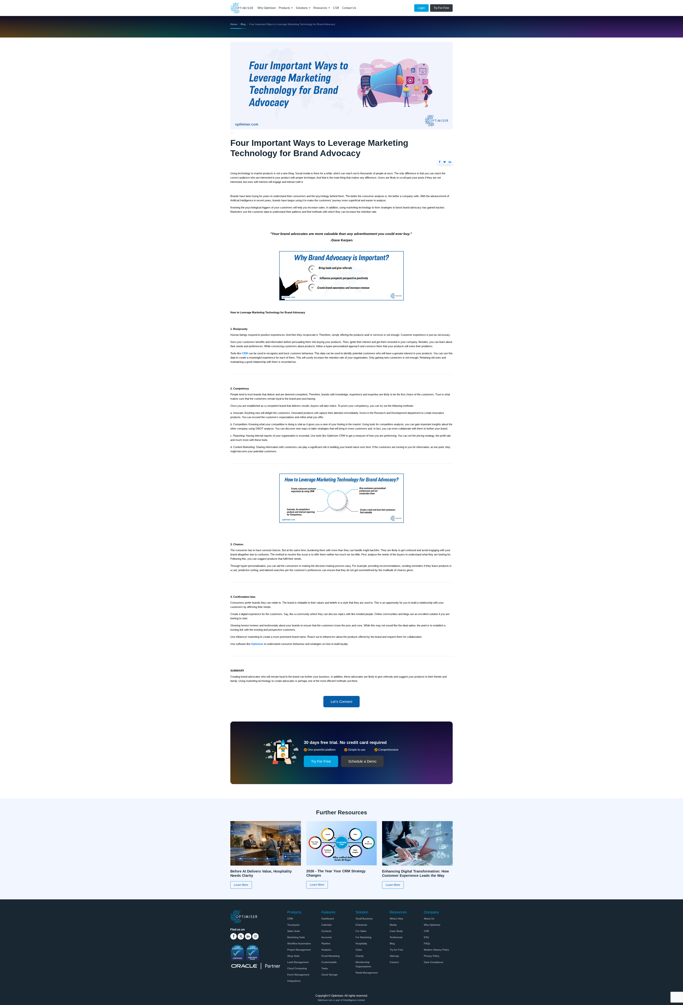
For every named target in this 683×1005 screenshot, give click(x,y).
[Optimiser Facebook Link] (233, 936)
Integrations (294, 980)
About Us (429, 918)
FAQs (427, 943)
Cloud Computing (297, 968)
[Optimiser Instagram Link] (255, 936)
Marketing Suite (296, 937)
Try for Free (396, 949)
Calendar (326, 924)
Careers (394, 962)
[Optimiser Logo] (243, 916)
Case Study (396, 931)
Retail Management (367, 972)
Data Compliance (433, 962)
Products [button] (285, 7)
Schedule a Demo (362, 761)
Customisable (329, 962)
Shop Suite (293, 955)
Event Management (298, 974)
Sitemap (394, 955)
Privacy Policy (431, 955)
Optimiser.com (325, 1000)
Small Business (364, 918)
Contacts (326, 931)
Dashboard (327, 918)
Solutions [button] (302, 7)
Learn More (241, 884)
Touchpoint (293, 924)
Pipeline (325, 943)
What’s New (396, 918)
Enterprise (361, 924)
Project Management (299, 949)
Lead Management (298, 962)
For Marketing (363, 937)
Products (294, 912)
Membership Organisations (363, 964)
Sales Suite (293, 931)
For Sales (361, 931)
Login (421, 7)
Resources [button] (320, 7)
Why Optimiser (266, 7)
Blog (243, 24)
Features (328, 912)
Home (233, 24)
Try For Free (441, 7)
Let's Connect (341, 702)
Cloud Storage (329, 974)
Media (393, 924)
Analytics (326, 949)
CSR (336, 7)
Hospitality (361, 943)
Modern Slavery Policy (436, 949)
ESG (426, 937)
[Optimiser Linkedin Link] (248, 936)
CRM (290, 918)
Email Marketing (330, 955)
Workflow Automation (299, 943)
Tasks (324, 968)
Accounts (326, 937)
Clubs (359, 949)
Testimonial (396, 937)
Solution (362, 912)
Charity (360, 955)
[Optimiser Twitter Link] (241, 936)
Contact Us (349, 7)
